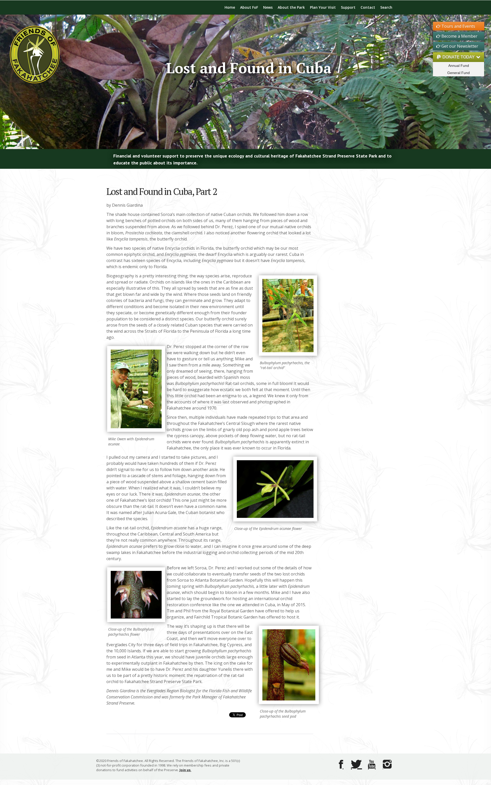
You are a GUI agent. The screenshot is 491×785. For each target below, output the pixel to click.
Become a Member (458, 36)
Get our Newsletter (459, 46)
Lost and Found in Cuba (248, 67)
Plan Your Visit (323, 7)
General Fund (458, 73)
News (268, 7)
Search (386, 7)
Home (230, 7)
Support (348, 7)
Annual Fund (458, 66)
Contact (368, 7)
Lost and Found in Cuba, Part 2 (161, 191)
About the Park (291, 7)
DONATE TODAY (458, 57)
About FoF (249, 7)
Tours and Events (457, 26)
